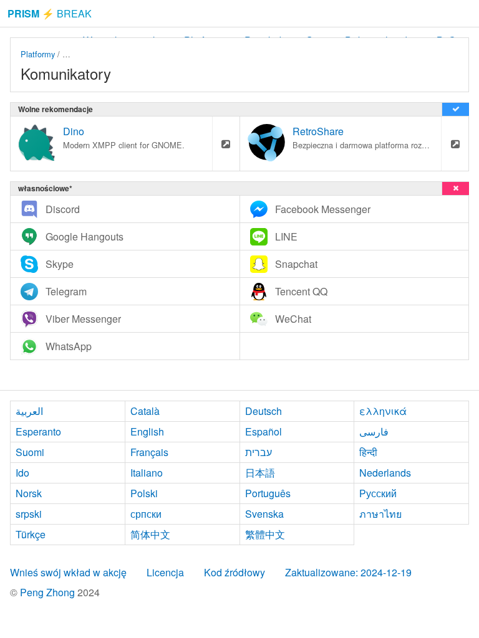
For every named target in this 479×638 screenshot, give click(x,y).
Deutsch (263, 411)
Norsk (29, 493)
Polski (144, 493)
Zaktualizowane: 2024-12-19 (348, 572)
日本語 (260, 472)
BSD (70, 54)
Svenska (264, 514)
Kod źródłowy (234, 572)
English (147, 431)
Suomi (30, 452)
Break (49, 13)
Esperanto (38, 431)
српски (146, 514)
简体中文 (150, 534)
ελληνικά (383, 411)
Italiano (146, 472)
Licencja (165, 572)
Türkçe (31, 534)
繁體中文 (265, 534)
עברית (258, 452)
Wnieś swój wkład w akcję (68, 572)
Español (263, 431)
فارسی (374, 431)
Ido (22, 472)
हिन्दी (368, 452)
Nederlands (385, 472)
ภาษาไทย (380, 514)
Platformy (38, 54)
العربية (29, 411)
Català (145, 411)
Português (268, 493)
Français (149, 452)
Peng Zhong (48, 592)
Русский (378, 493)
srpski (29, 514)
